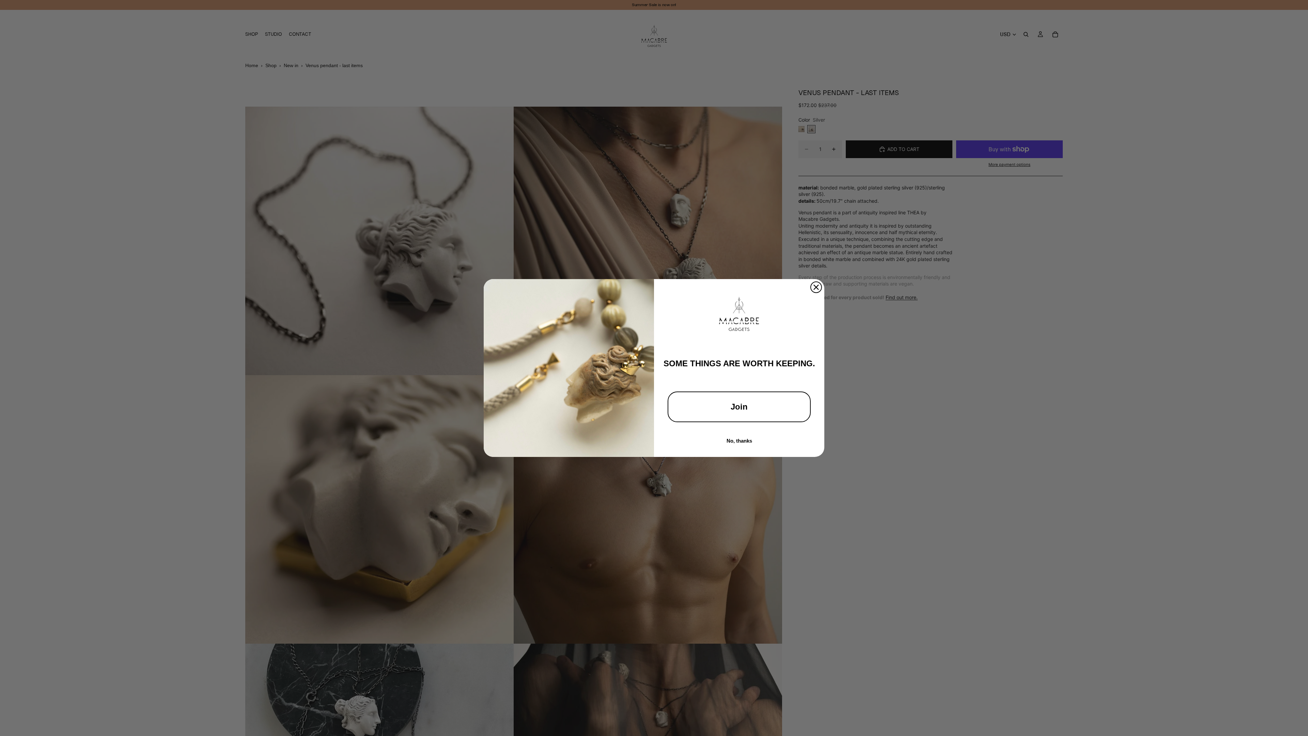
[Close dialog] (816, 287)
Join (739, 406)
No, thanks (739, 441)
